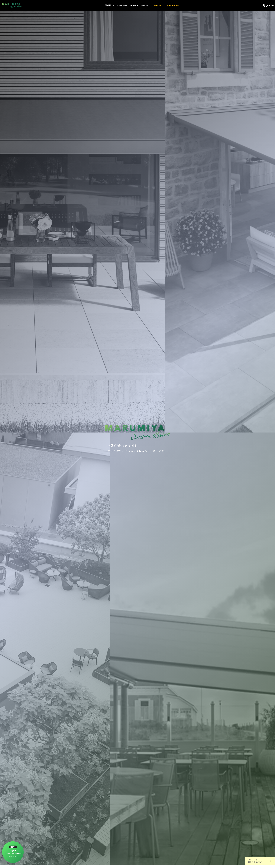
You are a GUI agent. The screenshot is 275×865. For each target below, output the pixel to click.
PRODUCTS (122, 5)
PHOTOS (134, 5)
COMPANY (145, 5)
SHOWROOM (173, 5)
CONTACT (158, 5)
